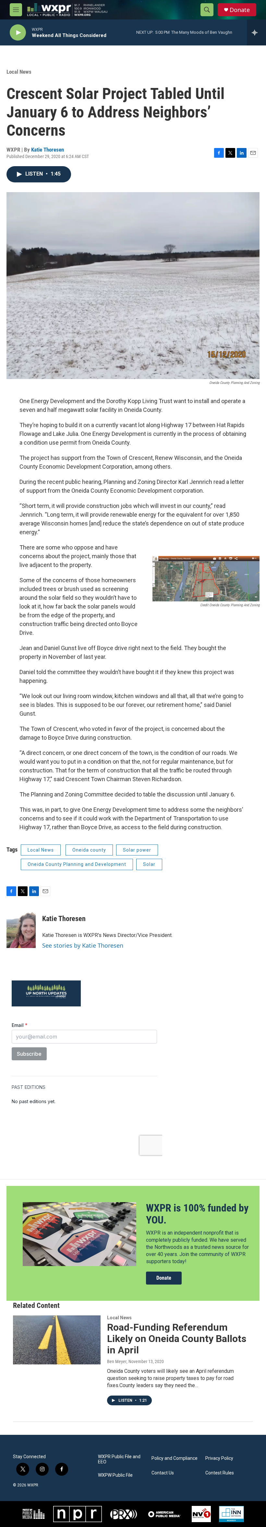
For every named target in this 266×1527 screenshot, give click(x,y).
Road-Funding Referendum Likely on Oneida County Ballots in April (176, 1339)
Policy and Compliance (174, 1458)
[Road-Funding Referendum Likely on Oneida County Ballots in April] (57, 1339)
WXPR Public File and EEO (119, 1459)
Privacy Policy (219, 1458)
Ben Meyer (117, 1361)
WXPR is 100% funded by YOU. (197, 1214)
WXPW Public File (115, 1475)
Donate (240, 9)
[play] (18, 32)
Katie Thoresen (47, 149)
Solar (149, 864)
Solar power (137, 850)
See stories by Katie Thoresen (82, 945)
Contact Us (162, 1473)
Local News (18, 71)
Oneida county (89, 850)
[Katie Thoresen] (21, 928)
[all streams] (256, 32)
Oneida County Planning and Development (77, 864)
